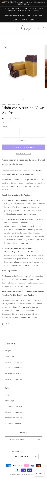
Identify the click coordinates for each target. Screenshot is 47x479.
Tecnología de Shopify (31, 474)
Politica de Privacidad (13, 362)
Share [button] (7, 324)
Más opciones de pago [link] (23, 153)
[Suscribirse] (39, 439)
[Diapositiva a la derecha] (29, 99)
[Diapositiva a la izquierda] (18, 99)
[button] (3, 28)
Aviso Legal (9, 356)
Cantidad (5, 126)
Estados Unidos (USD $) (22, 456)
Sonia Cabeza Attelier (19, 474)
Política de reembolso (13, 368)
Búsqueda (8, 351)
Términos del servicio (13, 373)
